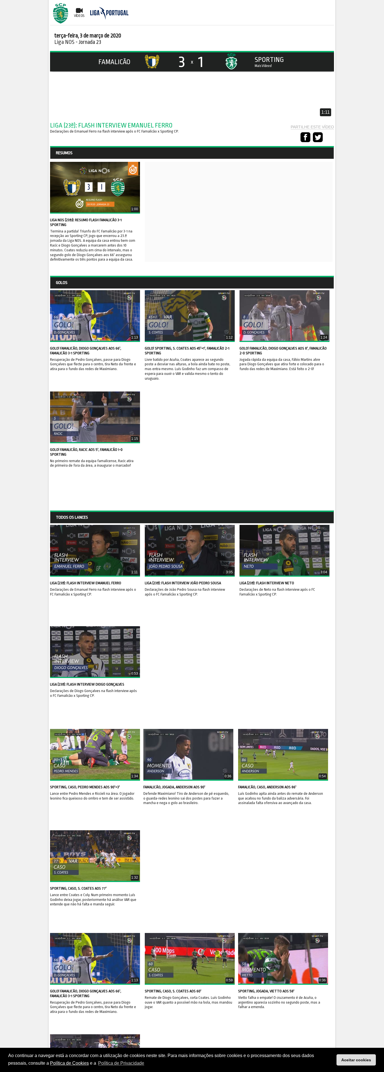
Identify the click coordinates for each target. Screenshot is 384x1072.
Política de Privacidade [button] (121, 1063)
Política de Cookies (69, 1063)
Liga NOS (64, 42)
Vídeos (79, 16)
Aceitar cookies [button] (356, 1060)
